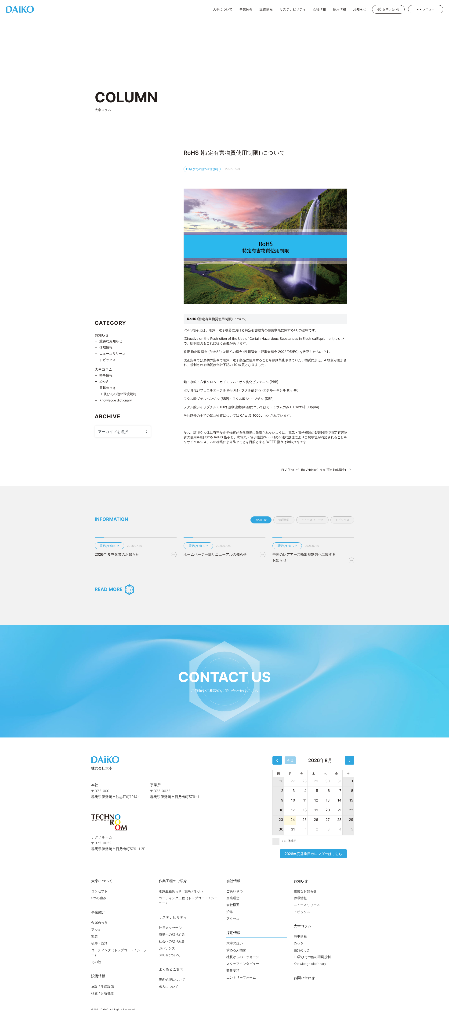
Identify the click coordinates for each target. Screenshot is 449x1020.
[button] (222, 9)
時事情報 (105, 375)
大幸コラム (103, 369)
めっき (104, 381)
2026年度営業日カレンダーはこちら (313, 854)
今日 (290, 760)
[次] (349, 760)
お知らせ (102, 335)
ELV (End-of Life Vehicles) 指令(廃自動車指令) (313, 470)
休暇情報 (105, 347)
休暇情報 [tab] (284, 520)
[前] (277, 760)
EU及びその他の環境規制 (202, 169)
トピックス (107, 360)
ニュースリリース (112, 353)
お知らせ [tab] (261, 520)
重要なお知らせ (110, 341)
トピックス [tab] (342, 520)
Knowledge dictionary (115, 400)
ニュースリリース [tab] (312, 520)
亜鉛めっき (107, 388)
